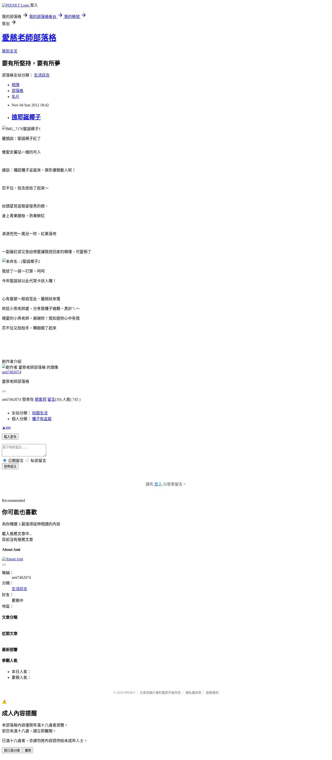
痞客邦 (40, 399)
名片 (15, 96)
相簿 (15, 85)
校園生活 (40, 413)
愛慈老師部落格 (29, 37)
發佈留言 (10, 466)
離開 (28, 750)
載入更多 (10, 437)
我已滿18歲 (12, 750)
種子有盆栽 (42, 419)
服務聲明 (212, 692)
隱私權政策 (193, 692)
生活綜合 (42, 75)
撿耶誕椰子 (26, 117)
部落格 (17, 91)
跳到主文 (9, 51)
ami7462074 (11, 372)
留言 (51, 399)
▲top (6, 427)
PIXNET (129, 692)
